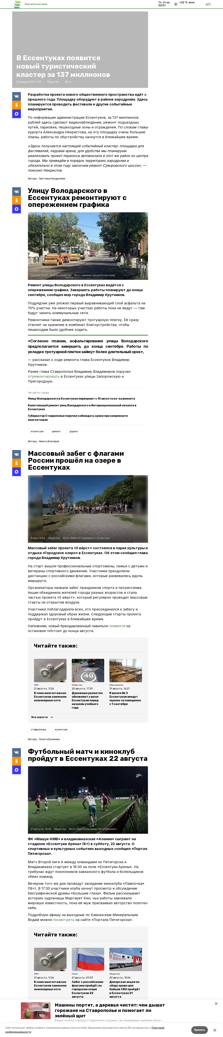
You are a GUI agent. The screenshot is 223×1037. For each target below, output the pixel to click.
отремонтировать (44, 376)
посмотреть (63, 920)
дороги (74, 431)
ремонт (56, 431)
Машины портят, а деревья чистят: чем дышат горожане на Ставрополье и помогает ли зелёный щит (110, 1010)
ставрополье (38, 729)
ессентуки (37, 431)
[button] (36, 1010)
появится (117, 626)
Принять (199, 1029)
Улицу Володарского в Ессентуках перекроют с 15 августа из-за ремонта (81, 398)
